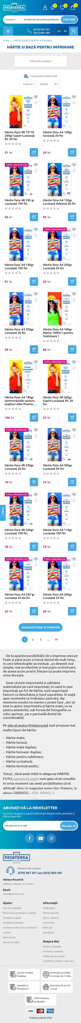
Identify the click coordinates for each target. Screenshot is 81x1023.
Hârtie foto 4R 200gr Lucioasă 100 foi (19, 531)
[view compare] (52, 7)
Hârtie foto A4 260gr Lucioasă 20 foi (57, 596)
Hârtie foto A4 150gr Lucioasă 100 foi (19, 266)
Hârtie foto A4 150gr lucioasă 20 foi (57, 133)
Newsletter (49, 932)
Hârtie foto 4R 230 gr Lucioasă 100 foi (19, 201)
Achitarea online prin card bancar (20, 927)
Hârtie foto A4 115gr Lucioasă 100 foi (57, 531)
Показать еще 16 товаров (41, 627)
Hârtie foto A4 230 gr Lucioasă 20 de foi (19, 596)
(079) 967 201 (42, 29)
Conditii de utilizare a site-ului (58, 961)
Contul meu (49, 922)
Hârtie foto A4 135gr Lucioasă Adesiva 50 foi (59, 201)
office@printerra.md (13, 894)
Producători (49, 908)
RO (59, 31)
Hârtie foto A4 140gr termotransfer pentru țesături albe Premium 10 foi (20, 401)
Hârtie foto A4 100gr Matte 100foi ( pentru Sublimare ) (58, 333)
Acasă (6, 40)
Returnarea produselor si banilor (20, 913)
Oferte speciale (51, 913)
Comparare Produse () (43, 76)
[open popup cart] (72, 7)
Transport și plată (12, 918)
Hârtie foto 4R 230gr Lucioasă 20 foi (19, 467)
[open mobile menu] (8, 31)
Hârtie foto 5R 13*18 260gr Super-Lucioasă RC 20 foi (20, 135)
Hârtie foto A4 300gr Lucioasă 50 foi (57, 467)
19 (56, 639)
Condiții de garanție (13, 922)
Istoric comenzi (51, 918)
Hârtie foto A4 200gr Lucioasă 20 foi (57, 266)
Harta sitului (9, 937)
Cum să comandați (12, 908)
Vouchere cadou (11, 942)
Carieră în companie (53, 951)
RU (65, 31)
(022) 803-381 (42, 32)
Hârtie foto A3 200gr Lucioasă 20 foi (19, 331)
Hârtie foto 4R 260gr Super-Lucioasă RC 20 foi (58, 401)
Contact (7, 932)
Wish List (47, 927)
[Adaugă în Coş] (34, 152)
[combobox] (13, 19)
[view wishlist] (62, 7)
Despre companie (52, 946)
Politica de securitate (54, 956)
